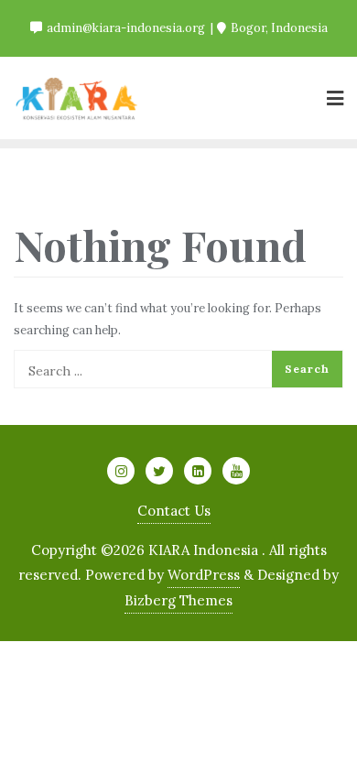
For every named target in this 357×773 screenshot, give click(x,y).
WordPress (204, 574)
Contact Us (174, 510)
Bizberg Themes (178, 600)
